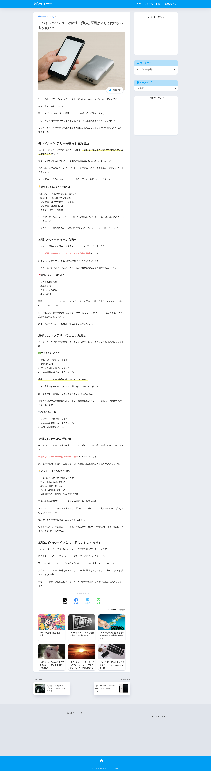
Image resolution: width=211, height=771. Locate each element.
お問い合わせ (170, 4)
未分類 (122, 609)
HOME (139, 4)
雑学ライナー (43, 3)
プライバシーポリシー (154, 4)
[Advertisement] (156, 34)
